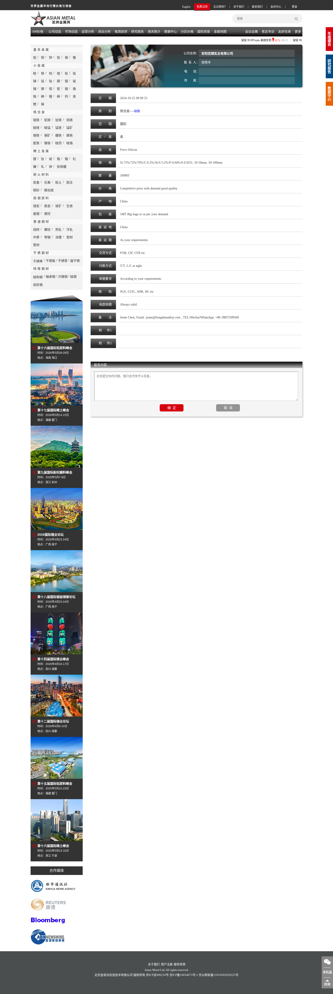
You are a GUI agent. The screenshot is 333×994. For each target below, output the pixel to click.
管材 (36, 245)
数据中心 (170, 31)
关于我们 (238, 6)
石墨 (47, 182)
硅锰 (47, 127)
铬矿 (47, 135)
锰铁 (58, 127)
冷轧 (69, 229)
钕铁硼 (61, 166)
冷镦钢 (63, 276)
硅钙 (58, 143)
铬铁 (36, 135)
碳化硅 (49, 190)
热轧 (58, 229)
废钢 (36, 213)
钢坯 (47, 213)
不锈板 (50, 261)
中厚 (36, 237)
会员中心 (275, 6)
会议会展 (251, 31)
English (186, 6)
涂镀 (58, 237)
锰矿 (69, 127)
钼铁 (36, 120)
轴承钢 (50, 276)
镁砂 (36, 190)
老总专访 (268, 31)
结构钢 (38, 277)
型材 (69, 237)
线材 (36, 229)
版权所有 (139, 975)
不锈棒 (38, 261)
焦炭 (47, 206)
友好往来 (284, 31)
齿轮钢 (38, 285)
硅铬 (69, 143)
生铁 (69, 206)
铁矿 (58, 206)
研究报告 (329, 66)
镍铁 (47, 143)
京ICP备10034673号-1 (183, 975)
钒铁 (47, 120)
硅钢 (73, 276)
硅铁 (36, 127)
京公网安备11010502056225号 (219, 975)
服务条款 (180, 964)
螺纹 (47, 229)
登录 (294, 6)
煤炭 (36, 206)
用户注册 (167, 964)
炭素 (36, 182)
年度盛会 (329, 39)
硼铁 (58, 135)
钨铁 (69, 120)
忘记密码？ (220, 6)
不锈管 (63, 261)
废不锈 (75, 261)
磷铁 (69, 135)
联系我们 (257, 6)
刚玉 (69, 182)
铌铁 (36, 143)
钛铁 (58, 120)
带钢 (47, 237)
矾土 (58, 182)
